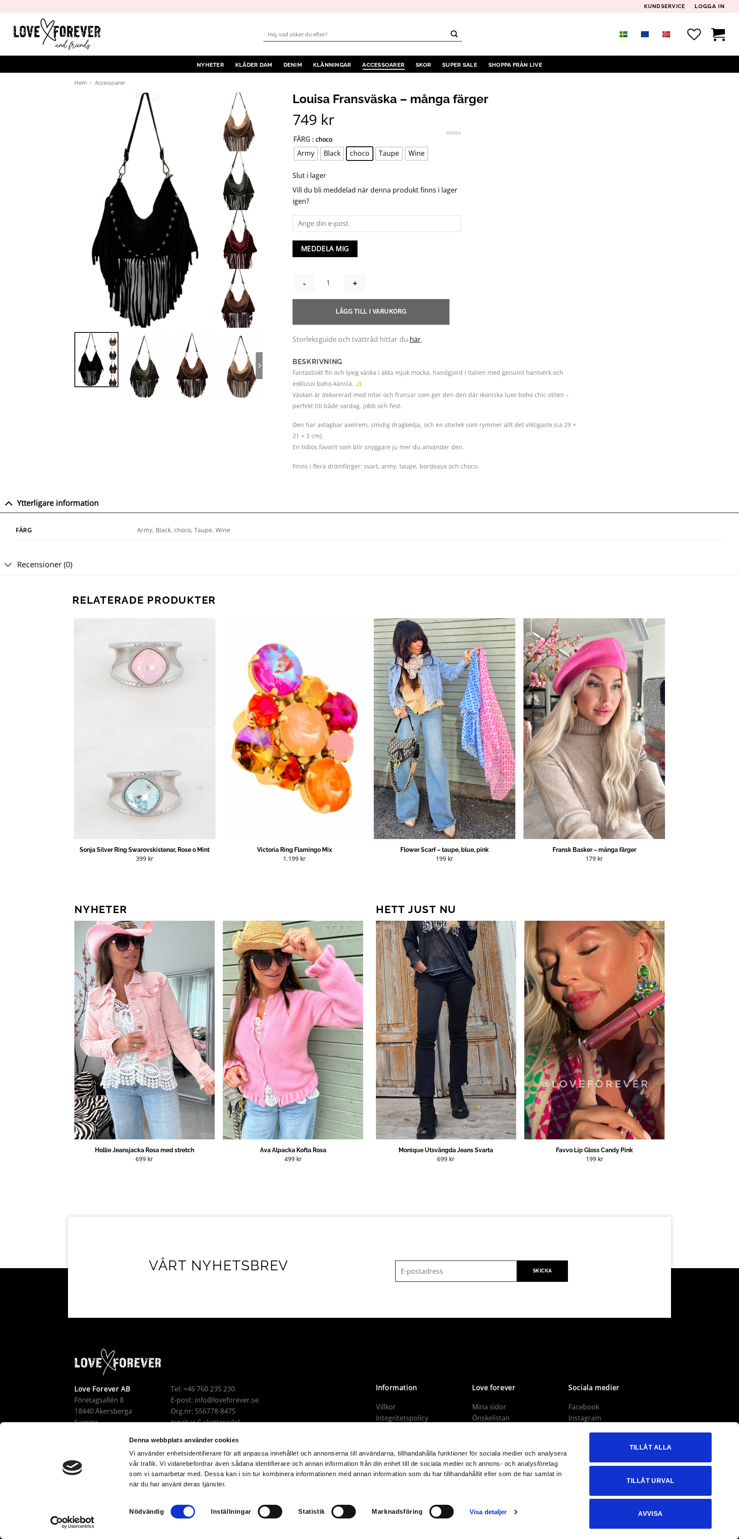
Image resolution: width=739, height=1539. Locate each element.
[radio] (305, 153)
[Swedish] (623, 34)
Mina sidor (489, 1406)
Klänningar (332, 65)
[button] (710, 6)
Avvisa (650, 1513)
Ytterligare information (58, 503)
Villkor (386, 1406)
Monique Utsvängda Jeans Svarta (446, 1150)
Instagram (584, 1418)
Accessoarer (383, 65)
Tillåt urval (650, 1480)
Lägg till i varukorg (371, 311)
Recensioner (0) (44, 564)
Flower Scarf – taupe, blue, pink (444, 849)
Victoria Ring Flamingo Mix (294, 849)
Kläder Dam (253, 65)
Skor (423, 65)
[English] (645, 34)
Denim (293, 65)
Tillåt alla (651, 1447)
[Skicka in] (454, 34)
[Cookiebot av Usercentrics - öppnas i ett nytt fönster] (72, 1522)
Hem (80, 82)
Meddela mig (325, 248)
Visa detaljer (488, 1511)
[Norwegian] (666, 34)
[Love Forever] (57, 34)
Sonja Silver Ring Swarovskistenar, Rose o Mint (145, 849)
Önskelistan (491, 1418)
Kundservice (665, 7)
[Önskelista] (694, 34)
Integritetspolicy (402, 1418)
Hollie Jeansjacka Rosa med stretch (144, 1150)
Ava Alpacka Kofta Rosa (293, 1150)
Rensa (453, 133)
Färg (301, 139)
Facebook (583, 1406)
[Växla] (8, 503)
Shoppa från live (515, 65)
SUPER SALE (459, 65)
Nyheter (210, 65)
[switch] (270, 1511)
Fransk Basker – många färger (594, 849)
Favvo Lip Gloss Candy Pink (594, 1150)
